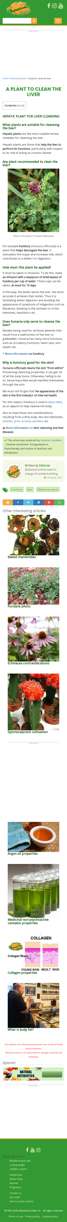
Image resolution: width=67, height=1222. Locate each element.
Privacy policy (32, 1216)
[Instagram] (38, 1150)
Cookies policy (50, 1216)
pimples (8, 421)
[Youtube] (32, 1150)
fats (35, 258)
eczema (26, 421)
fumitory (16, 489)
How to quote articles (21, 1201)
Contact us (15, 1193)
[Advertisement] (33, 55)
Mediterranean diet (20, 1160)
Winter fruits (16, 1179)
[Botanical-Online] (19, 8)
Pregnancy (15, 1187)
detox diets (55, 402)
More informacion (16, 354)
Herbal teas (15, 1174)
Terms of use (15, 1216)
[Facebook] (27, 1150)
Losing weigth (17, 1164)
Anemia (13, 1183)
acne (17, 421)
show (21, 105)
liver (30, 489)
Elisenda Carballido (51, 440)
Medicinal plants (18, 78)
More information (17, 428)
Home (6, 78)
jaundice (37, 421)
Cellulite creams (18, 1169)
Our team (14, 1197)
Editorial (44, 465)
